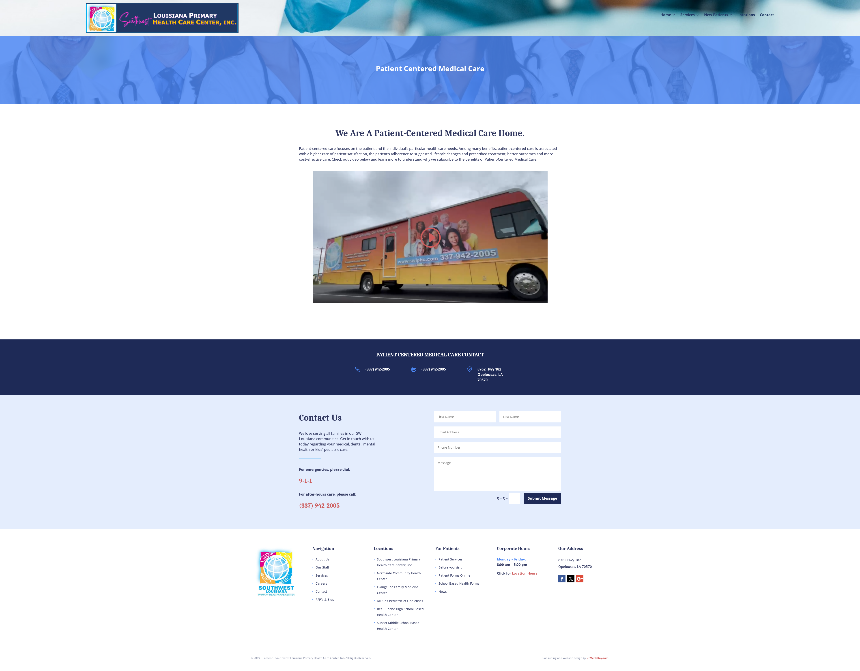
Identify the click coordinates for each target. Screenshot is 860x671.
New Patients (716, 15)
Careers (321, 583)
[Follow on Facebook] (561, 578)
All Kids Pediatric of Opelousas (400, 601)
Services (687, 15)
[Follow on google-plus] (579, 578)
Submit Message (542, 498)
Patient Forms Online (454, 575)
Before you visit (450, 567)
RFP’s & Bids (325, 599)
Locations (746, 15)
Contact (767, 15)
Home (665, 15)
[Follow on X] (570, 578)
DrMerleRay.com (597, 658)
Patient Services (450, 559)
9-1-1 (305, 480)
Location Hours (524, 573)
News (443, 591)
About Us (322, 559)
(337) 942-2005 (378, 369)
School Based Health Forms (459, 583)
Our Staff (322, 567)
